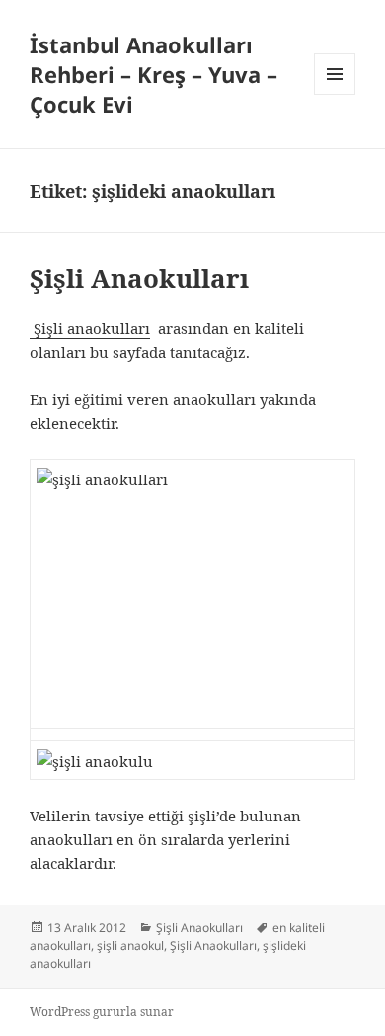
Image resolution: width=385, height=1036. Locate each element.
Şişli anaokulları (90, 328)
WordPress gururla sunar (102, 1011)
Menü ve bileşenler (335, 94)
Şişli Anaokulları (139, 278)
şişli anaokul (130, 945)
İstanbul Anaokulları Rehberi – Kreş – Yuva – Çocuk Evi (153, 74)
